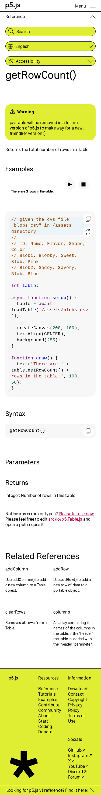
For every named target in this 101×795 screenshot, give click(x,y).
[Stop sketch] (83, 184)
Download (78, 688)
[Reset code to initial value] (88, 231)
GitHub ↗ (76, 750)
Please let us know (76, 513)
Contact (76, 694)
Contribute (48, 704)
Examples (47, 699)
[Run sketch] (70, 184)
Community (49, 710)
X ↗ (71, 760)
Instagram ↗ (80, 755)
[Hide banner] (92, 790)
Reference (48, 688)
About (44, 715)
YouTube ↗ (78, 766)
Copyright (78, 699)
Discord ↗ (77, 771)
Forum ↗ (76, 777)
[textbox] (50, 304)
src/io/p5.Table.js (65, 519)
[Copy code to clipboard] (88, 218)
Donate (45, 731)
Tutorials (47, 694)
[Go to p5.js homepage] (12, 5)
